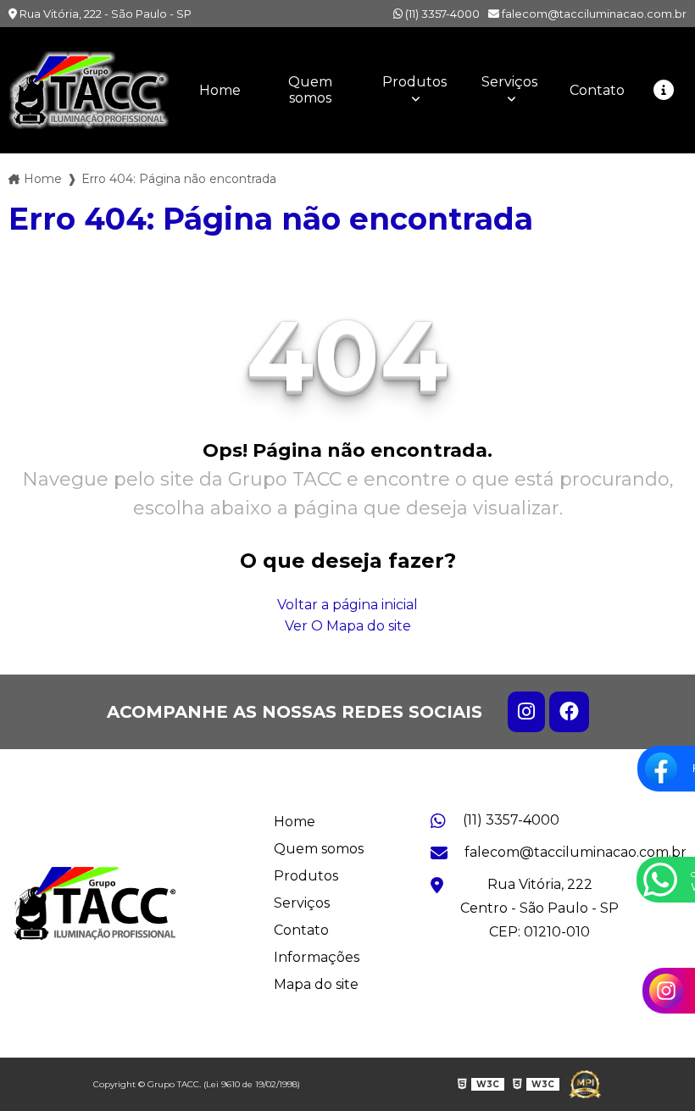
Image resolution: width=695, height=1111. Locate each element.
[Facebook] (569, 712)
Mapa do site (316, 984)
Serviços (509, 82)
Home (220, 90)
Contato (597, 90)
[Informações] (664, 90)
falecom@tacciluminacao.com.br (593, 13)
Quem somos (310, 90)
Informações (316, 957)
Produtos (414, 82)
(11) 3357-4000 (441, 13)
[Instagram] (526, 712)
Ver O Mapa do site (348, 626)
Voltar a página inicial (347, 605)
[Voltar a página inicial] (89, 90)
